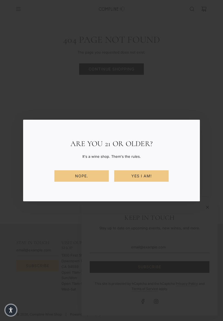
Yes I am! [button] (141, 176)
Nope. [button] (81, 176)
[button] (10, 310)
